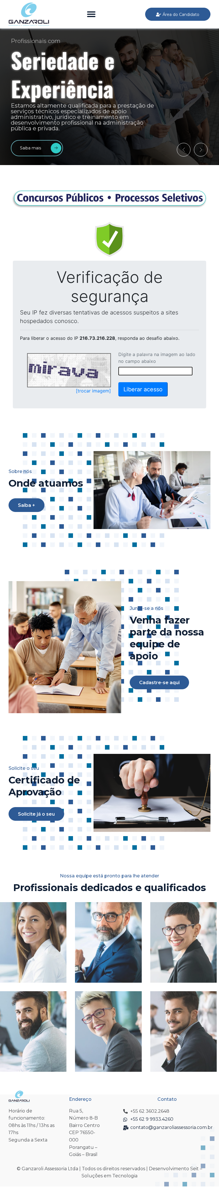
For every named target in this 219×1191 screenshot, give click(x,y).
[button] (91, 14)
